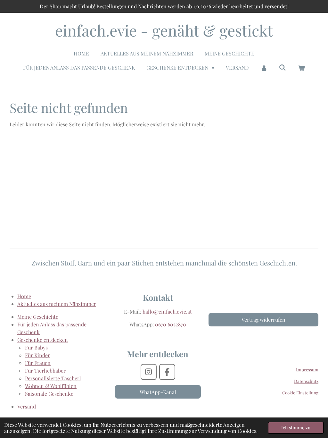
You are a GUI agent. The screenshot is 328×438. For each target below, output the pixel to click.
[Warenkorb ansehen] (301, 67)
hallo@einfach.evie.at (167, 311)
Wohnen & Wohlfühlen (51, 386)
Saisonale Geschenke (49, 393)
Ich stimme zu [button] (295, 427)
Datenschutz (306, 381)
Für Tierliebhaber (45, 370)
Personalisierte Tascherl (53, 378)
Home (24, 296)
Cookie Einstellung (300, 392)
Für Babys (36, 347)
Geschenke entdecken (42, 339)
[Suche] (282, 67)
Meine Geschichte (37, 316)
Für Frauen (38, 362)
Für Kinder (37, 355)
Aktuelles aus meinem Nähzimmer (56, 303)
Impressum (307, 369)
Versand (26, 406)
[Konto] (264, 67)
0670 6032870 (170, 324)
